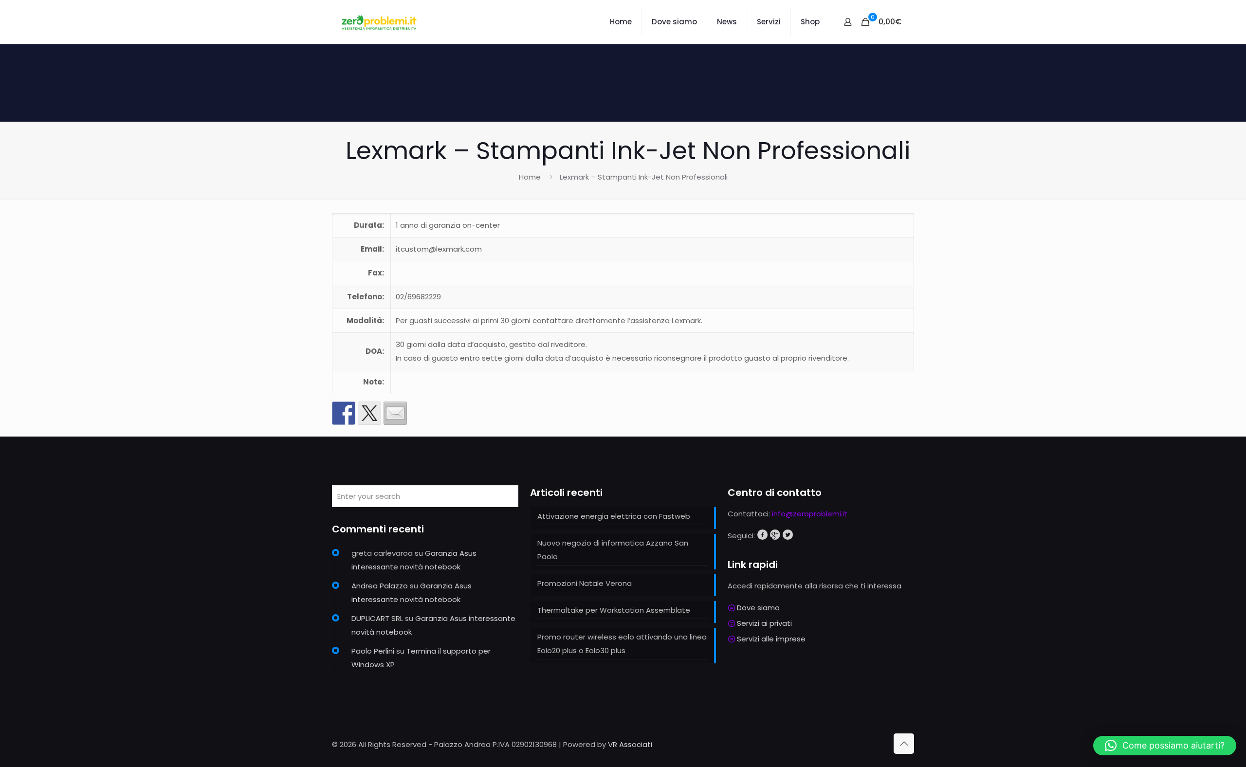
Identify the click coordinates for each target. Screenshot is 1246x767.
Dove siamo (758, 608)
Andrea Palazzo (379, 586)
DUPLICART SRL (377, 618)
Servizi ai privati (764, 623)
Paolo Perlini (372, 651)
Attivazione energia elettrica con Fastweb (613, 516)
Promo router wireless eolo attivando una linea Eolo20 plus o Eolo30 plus (622, 644)
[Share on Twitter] (369, 413)
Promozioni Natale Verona (584, 583)
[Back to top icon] (904, 743)
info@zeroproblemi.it (809, 514)
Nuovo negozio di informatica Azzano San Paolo (612, 550)
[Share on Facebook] (343, 413)
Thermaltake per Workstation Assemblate (613, 610)
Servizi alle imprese (771, 639)
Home (530, 177)
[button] (1164, 745)
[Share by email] (395, 413)
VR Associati (630, 744)
